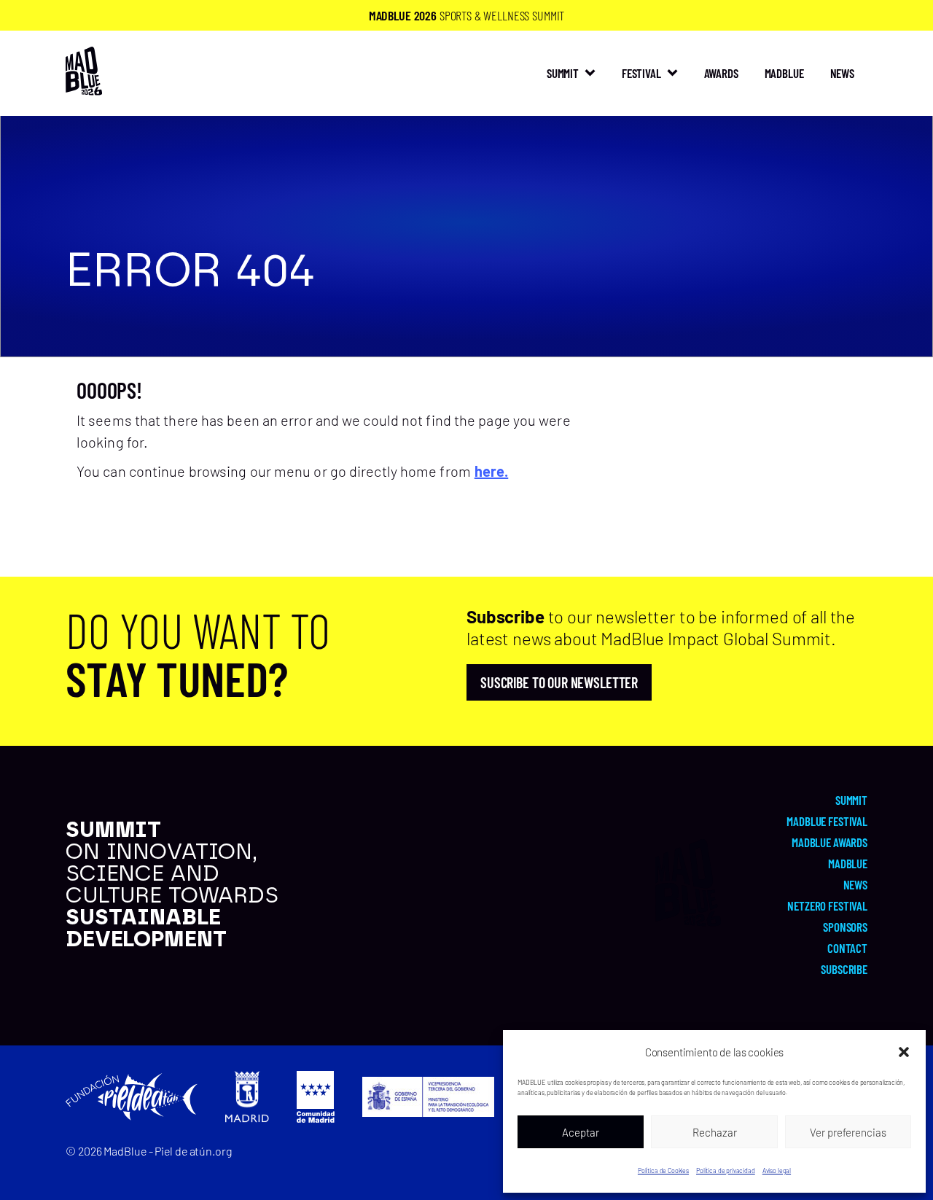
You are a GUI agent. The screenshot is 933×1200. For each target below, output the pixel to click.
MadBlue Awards (829, 842)
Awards (721, 73)
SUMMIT (563, 73)
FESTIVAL (641, 73)
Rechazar (714, 1132)
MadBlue (784, 73)
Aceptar (580, 1132)
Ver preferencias (848, 1132)
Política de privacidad (725, 1170)
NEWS (842, 73)
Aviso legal (776, 1170)
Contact (847, 947)
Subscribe (844, 969)
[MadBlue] (84, 88)
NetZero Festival (827, 905)
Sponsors (845, 926)
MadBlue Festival (826, 821)
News (855, 884)
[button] (904, 1052)
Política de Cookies (663, 1170)
